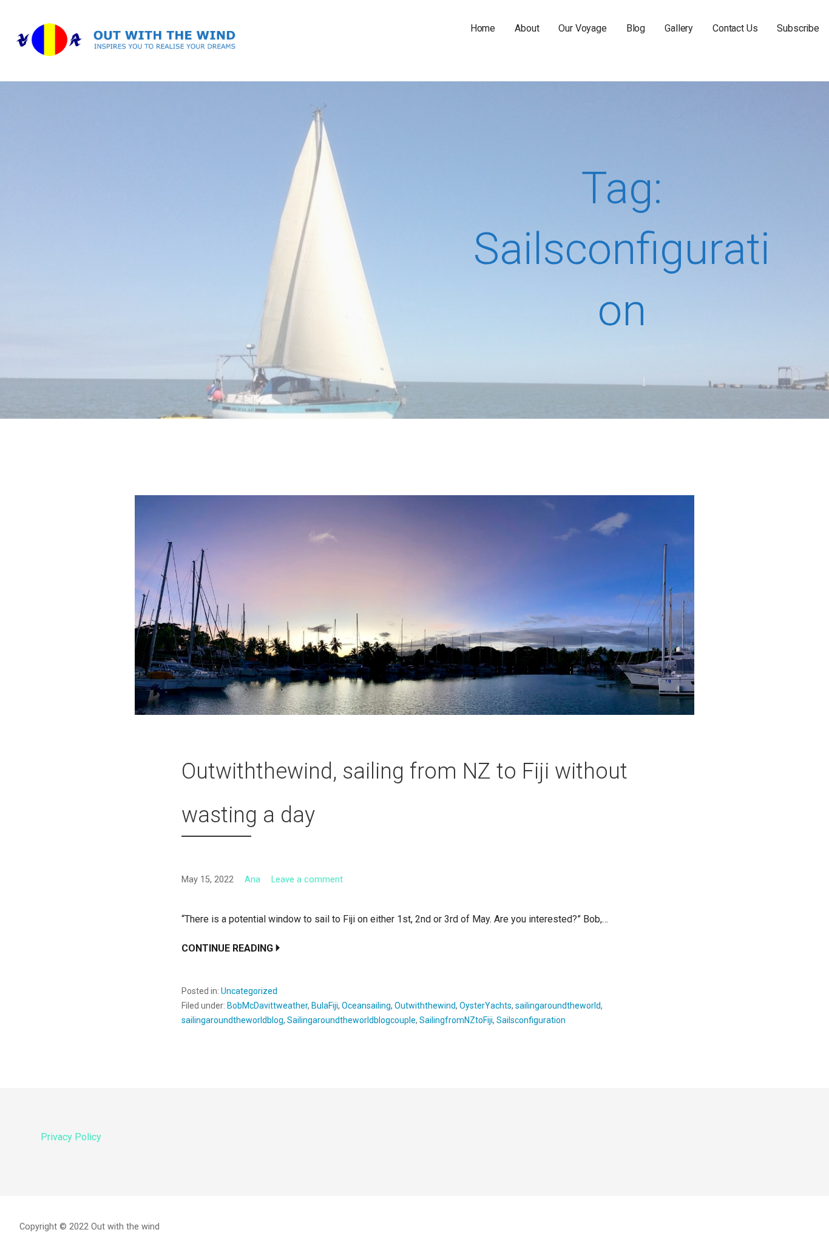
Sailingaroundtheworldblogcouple (351, 1020)
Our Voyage (582, 28)
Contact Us (734, 28)
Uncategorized (249, 991)
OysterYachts (485, 1005)
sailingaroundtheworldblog (232, 1020)
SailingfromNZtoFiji (456, 1020)
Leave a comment (307, 879)
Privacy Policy (71, 1137)
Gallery (679, 28)
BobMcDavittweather (267, 1005)
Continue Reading (227, 948)
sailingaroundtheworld (558, 1005)
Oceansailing (366, 1005)
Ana (252, 879)
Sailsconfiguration (531, 1020)
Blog (635, 28)
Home (482, 28)
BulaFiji (324, 1005)
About (527, 28)
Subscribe (798, 28)
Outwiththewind (425, 1005)
